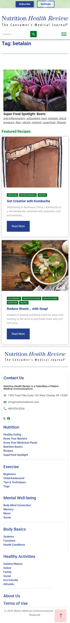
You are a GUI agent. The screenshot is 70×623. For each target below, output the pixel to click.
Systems (8, 536)
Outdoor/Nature (13, 563)
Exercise (11, 466)
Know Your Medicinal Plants (20, 442)
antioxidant (33, 118)
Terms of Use (15, 603)
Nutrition (12, 195)
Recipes (42, 195)
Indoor (7, 568)
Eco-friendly (14, 298)
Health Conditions (14, 544)
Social (7, 517)
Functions (9, 540)
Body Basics (14, 529)
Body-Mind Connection (17, 505)
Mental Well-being (19, 498)
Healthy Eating (50, 298)
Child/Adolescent (13, 478)
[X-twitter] (4, 418)
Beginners (9, 474)
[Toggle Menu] (64, 34)
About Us (11, 596)
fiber (18, 122)
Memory (8, 509)
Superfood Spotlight (15, 454)
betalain (53, 118)
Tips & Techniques (14, 482)
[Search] (33, 34)
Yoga (6, 486)
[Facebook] (8, 418)
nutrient (36, 122)
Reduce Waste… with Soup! (27, 309)
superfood (49, 122)
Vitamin (61, 122)
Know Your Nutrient (15, 438)
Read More (18, 226)
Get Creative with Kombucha (28, 201)
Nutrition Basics (27, 195)
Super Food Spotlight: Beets (24, 114)
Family (7, 572)
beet (44, 118)
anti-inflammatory (14, 118)
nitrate (27, 122)
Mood (6, 513)
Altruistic (8, 584)
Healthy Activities (31, 298)
